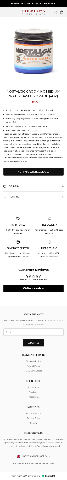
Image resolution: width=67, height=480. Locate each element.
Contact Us (33, 387)
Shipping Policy (33, 361)
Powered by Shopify (43, 463)
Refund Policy (33, 366)
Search (33, 423)
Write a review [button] (33, 288)
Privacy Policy (33, 418)
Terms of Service (33, 413)
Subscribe (34, 342)
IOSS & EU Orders (33, 370)
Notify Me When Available (33, 172)
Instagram (34, 396)
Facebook (33, 392)
